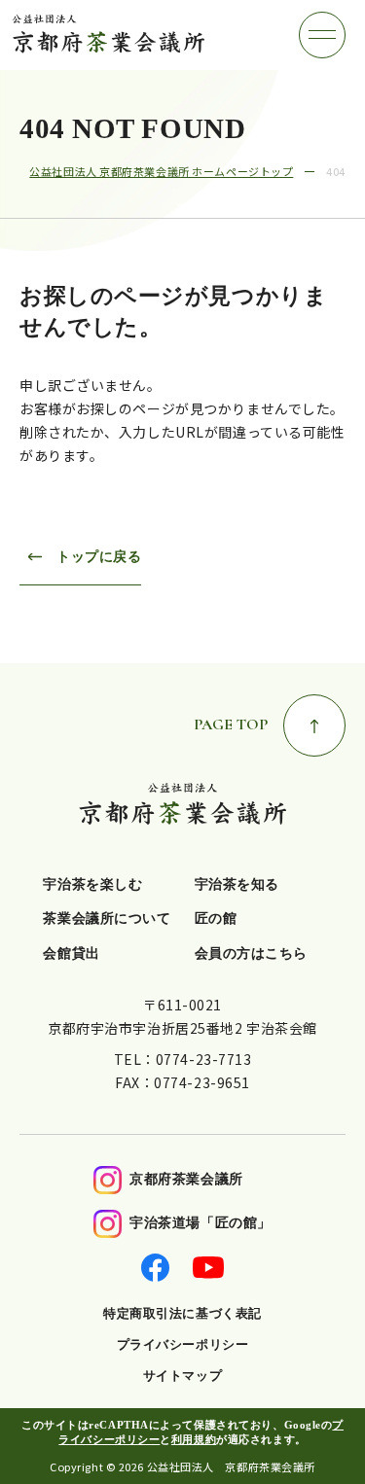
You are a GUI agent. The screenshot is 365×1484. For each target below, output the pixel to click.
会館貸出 (71, 953)
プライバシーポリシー (183, 1344)
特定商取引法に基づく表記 (182, 1313)
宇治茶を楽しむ (92, 884)
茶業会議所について (106, 918)
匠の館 (216, 918)
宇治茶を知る (237, 884)
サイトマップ (182, 1375)
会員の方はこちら (251, 953)
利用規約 (193, 1439)
